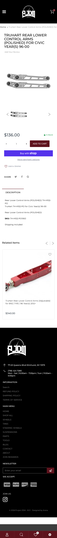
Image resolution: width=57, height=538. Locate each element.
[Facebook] (22, 177)
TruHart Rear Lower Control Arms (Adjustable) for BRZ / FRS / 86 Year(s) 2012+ (28, 302)
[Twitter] (15, 177)
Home (3, 27)
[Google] (28, 177)
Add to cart (40, 143)
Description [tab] (13, 192)
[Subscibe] (50, 470)
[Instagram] (5, 499)
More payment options (28, 159)
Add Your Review (12, 52)
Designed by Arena (40, 510)
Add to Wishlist (14, 166)
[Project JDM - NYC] (28, 11)
